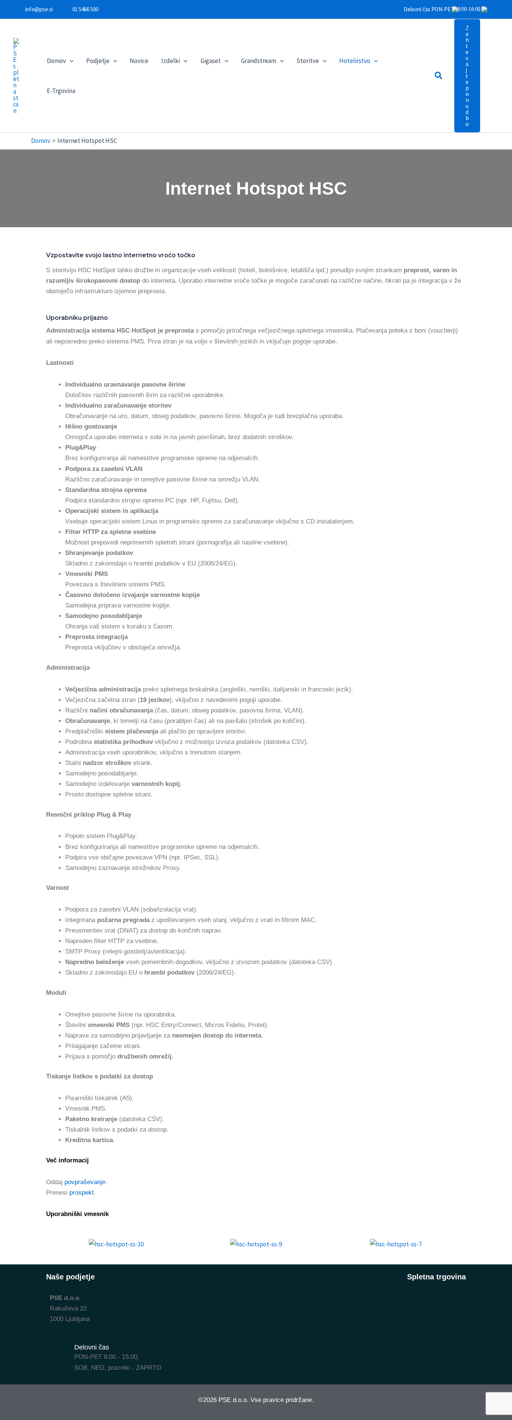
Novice (139, 61)
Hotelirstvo (354, 61)
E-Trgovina (61, 91)
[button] (69, 61)
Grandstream (258, 61)
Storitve (307, 61)
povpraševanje (84, 1182)
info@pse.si (39, 9)
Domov (56, 61)
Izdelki (170, 61)
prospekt (81, 1192)
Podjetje (97, 61)
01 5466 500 (85, 9)
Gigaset (211, 61)
